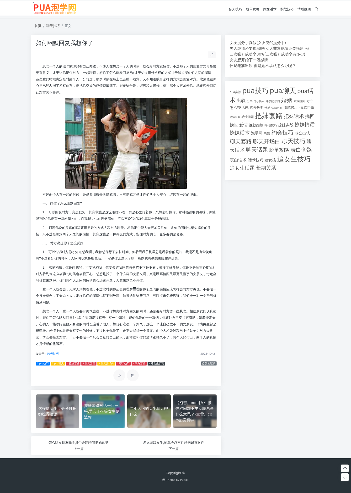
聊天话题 (257, 149)
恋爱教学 (256, 107)
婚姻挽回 (299, 101)
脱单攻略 (252, 9)
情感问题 (307, 107)
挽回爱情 (239, 124)
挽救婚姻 (256, 125)
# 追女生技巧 (156, 363)
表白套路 (301, 149)
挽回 (310, 116)
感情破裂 (235, 117)
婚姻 (286, 100)
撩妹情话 (305, 124)
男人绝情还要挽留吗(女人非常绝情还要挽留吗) (269, 48)
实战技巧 (287, 9)
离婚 (267, 133)
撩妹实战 (285, 125)
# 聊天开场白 (106, 363)
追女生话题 (242, 168)
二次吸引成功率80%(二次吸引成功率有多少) (267, 54)
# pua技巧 (43, 363)
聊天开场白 (266, 141)
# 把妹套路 (73, 363)
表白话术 (238, 159)
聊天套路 (241, 141)
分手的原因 (273, 101)
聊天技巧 (235, 9)
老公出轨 (302, 133)
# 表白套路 (139, 363)
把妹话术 (294, 116)
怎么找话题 (239, 107)
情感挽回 (304, 9)
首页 (38, 26)
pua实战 (235, 92)
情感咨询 (276, 108)
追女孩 (270, 160)
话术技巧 (255, 160)
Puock (184, 480)
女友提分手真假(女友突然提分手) (258, 42)
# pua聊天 (58, 363)
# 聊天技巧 (123, 363)
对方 (309, 101)
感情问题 (247, 117)
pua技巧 (255, 90)
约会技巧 (282, 132)
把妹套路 (269, 115)
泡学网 (256, 133)
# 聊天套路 (88, 363)
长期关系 (266, 168)
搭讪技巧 (271, 125)
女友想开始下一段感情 (249, 59)
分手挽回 (259, 101)
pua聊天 (283, 90)
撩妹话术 (270, 9)
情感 (267, 108)
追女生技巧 (294, 159)
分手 (250, 101)
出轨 (241, 100)
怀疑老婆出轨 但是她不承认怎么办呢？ (263, 65)
